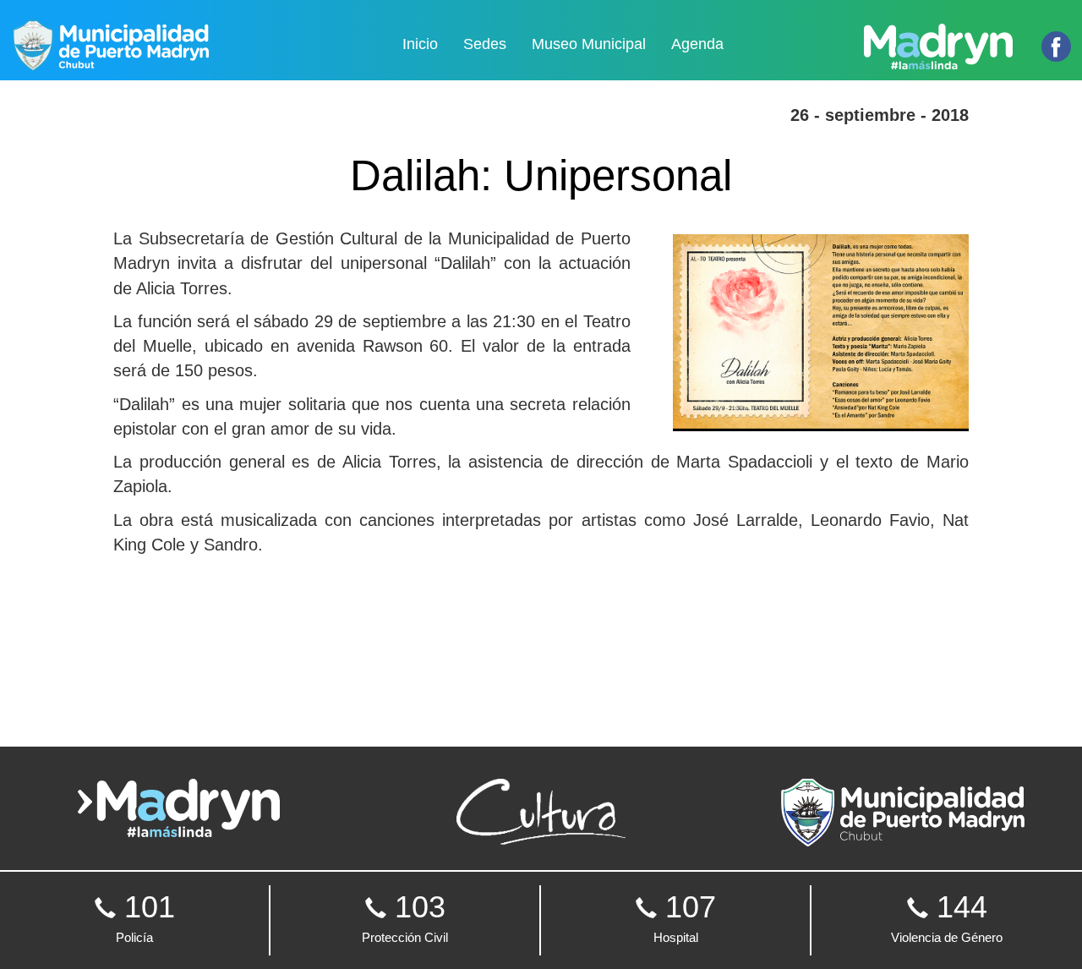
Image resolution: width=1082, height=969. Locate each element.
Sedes (484, 44)
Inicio (420, 44)
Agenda (697, 44)
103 (405, 917)
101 (145, 917)
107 (684, 917)
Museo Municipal (589, 44)
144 (947, 917)
